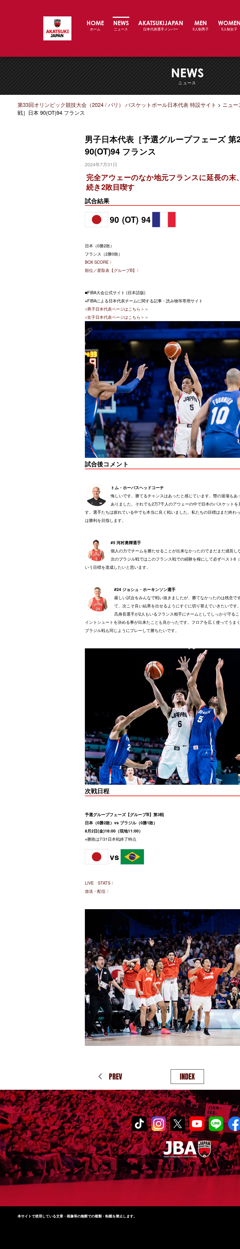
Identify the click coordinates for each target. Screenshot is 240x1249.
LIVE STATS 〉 (100, 883)
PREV (115, 1076)
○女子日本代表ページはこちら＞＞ (117, 317)
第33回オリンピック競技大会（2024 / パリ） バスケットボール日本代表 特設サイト (57, 28)
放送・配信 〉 (98, 891)
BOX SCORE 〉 (99, 262)
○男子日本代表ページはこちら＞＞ (117, 309)
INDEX (187, 1076)
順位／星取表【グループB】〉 (113, 270)
